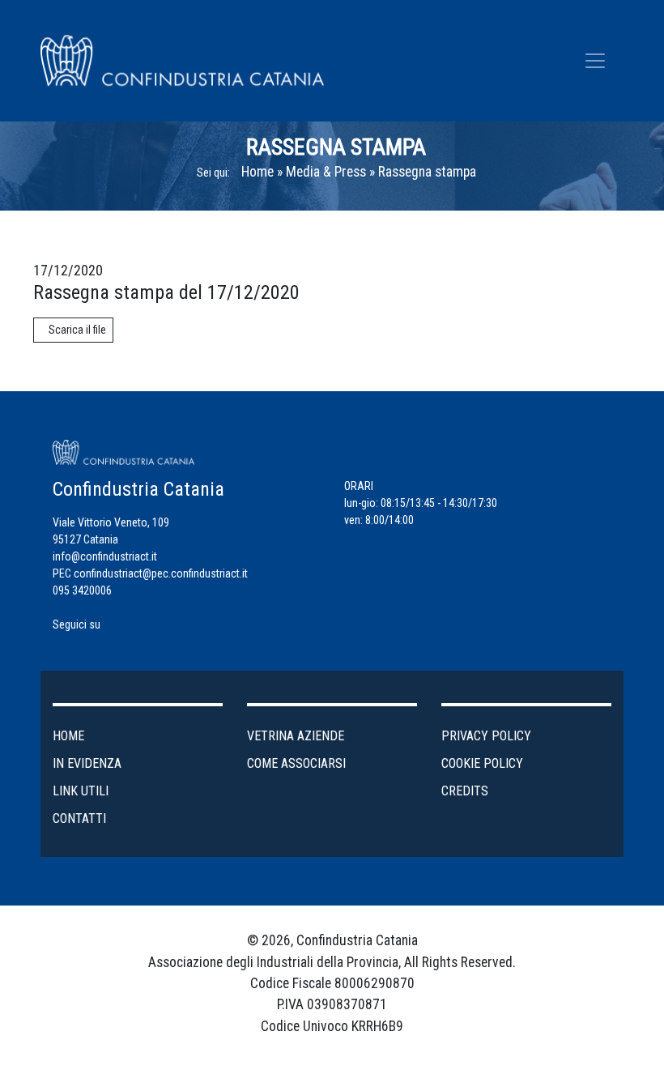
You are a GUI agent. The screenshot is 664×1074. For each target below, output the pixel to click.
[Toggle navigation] (595, 60)
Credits (464, 791)
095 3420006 (82, 590)
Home (257, 172)
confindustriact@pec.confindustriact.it (161, 573)
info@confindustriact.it (105, 556)
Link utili (81, 791)
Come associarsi (296, 763)
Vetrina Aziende (295, 736)
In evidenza (87, 763)
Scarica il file (77, 329)
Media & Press (326, 172)
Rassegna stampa (427, 172)
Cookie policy (482, 763)
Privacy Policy (486, 736)
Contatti (79, 818)
